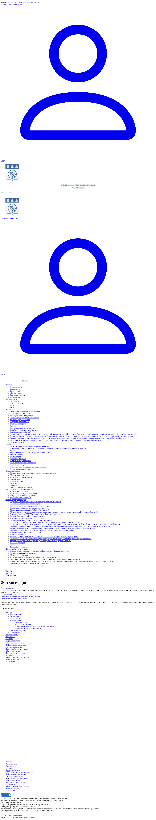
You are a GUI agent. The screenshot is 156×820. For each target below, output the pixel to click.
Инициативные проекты (15, 782)
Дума (12, 405)
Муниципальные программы (21, 416)
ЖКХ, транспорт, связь (19, 491)
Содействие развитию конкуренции (24, 430)
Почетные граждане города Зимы (14, 598)
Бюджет (13, 450)
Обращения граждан (13, 780)
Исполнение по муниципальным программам (28, 467)
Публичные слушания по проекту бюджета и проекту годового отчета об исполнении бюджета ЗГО (49, 448)
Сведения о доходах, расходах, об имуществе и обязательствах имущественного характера (45, 559)
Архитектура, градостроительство (23, 494)
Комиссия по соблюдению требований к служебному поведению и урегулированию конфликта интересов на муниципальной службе (62, 561)
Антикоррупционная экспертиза (22, 553)
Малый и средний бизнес (20, 420)
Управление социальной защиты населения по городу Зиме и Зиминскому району (42, 530)
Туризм (13, 426)
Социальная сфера (12, 471)
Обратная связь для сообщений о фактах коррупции (30, 563)
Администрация (16, 403)
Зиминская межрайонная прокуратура (25, 504)
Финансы (9, 444)
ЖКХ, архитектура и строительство (19, 489)
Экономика (9, 409)
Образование (15, 479)
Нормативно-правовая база (20, 461)
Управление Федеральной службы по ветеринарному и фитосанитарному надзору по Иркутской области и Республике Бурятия (60, 526)
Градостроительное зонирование (23, 496)
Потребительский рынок (19, 422)
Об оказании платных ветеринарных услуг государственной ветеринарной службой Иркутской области (50, 539)
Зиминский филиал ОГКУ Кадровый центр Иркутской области (35, 514)
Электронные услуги (18, 442)
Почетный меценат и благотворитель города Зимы (21, 596)
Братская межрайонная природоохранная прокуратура (31, 506)
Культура (13, 483)
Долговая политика (17, 455)
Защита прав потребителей (20, 432)
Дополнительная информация (17, 786)
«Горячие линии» (17, 535)
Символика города (17, 395)
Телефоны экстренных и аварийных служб (27, 518)
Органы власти (11, 399)
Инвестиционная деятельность (22, 428)
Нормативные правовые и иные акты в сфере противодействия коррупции (39, 551)
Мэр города (14, 401)
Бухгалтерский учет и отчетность (23, 463)
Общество (14, 485)
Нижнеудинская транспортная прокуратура (27, 508)
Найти (25, 381)
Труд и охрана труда (18, 424)
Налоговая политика (18, 459)
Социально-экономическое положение (25, 411)
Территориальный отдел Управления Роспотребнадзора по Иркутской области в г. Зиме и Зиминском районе (52, 528)
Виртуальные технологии (25, 817)
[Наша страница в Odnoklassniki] (2, 813)
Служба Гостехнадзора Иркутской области (26, 516)
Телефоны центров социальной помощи (25, 532)
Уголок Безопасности (18, 547)
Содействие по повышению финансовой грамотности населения (35, 502)
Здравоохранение (17, 481)
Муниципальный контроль (20, 498)
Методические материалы (20, 555)
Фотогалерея (15, 397)
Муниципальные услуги (15, 776)
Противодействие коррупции (16, 549)
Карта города (15, 389)
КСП (12, 407)
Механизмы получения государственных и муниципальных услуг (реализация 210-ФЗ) (44, 537)
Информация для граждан (15, 500)
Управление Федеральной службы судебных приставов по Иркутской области (40, 541)
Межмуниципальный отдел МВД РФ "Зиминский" (30, 510)
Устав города (15, 391)
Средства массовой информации (23, 487)
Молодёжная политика (19, 475)
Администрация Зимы (9, 218)
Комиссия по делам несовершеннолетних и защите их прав (33, 473)
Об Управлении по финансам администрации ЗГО (30, 446)
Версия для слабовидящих (12, 4)
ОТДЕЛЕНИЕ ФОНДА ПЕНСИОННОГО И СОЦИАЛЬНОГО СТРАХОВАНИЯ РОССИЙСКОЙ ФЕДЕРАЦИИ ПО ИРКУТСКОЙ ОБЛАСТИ (66, 524)
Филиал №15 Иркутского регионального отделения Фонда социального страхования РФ (44, 522)
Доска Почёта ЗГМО (9, 594)
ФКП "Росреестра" (17, 543)
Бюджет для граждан (18, 465)
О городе (9, 385)
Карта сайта (10, 791)
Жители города (16, 393)
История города (16, 387)
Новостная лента (12, 788)
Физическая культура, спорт (21, 477)
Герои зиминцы (7, 588)
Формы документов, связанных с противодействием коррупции (35, 557)
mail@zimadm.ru (33, 2)
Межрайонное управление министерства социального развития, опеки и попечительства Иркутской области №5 (54, 512)
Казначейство (15, 457)
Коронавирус (15, 545)
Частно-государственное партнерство (24, 418)
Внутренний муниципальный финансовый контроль (30, 452)
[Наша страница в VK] (3, 813)
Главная (8, 571)
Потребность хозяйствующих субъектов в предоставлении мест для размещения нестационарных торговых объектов (56, 440)
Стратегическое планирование (22, 414)
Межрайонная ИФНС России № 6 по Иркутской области (32, 520)
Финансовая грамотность (20, 469)
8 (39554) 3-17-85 (15, 2)
